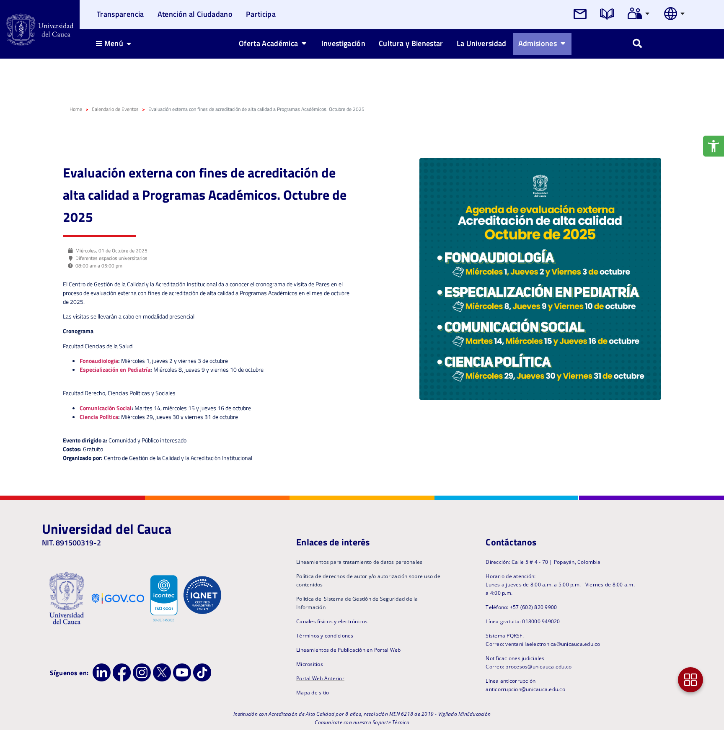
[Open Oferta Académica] (304, 43)
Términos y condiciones (325, 635)
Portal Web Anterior (320, 678)
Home (76, 109)
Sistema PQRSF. (505, 635)
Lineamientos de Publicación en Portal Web (348, 649)
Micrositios (309, 664)
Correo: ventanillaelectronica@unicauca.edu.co (543, 644)
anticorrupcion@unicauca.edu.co (525, 689)
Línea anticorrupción (510, 680)
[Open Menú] (129, 43)
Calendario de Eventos (115, 109)
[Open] (647, 13)
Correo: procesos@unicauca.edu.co (528, 666)
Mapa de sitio (312, 692)
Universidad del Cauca (106, 529)
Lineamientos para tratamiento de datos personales (359, 561)
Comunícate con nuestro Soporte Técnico (362, 722)
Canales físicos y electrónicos (332, 621)
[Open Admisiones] (562, 43)
